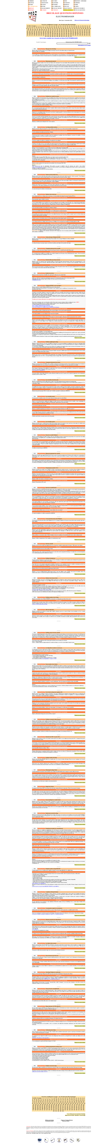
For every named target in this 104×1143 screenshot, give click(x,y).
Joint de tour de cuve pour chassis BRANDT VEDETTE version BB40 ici (45, 886)
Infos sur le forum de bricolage (82, 20)
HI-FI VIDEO (54, 1)
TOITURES (30, 4)
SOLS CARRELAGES (56, 6)
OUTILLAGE (66, 6)
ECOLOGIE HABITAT (45, 8)
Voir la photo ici (35, 929)
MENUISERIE (55, 4)
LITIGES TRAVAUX (67, 8)
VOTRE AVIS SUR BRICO (79, 8)
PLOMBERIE (31, 1)
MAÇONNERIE (55, 2)
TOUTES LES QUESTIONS (79, 10)
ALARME (76, 4)
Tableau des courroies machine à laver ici (39, 1071)
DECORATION (66, 2)
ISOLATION (43, 4)
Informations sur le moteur (84, 45)
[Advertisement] (58, 625)
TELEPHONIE (77, 2)
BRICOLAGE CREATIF (57, 8)
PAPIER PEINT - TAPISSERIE (80, 1)
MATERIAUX (66, 4)
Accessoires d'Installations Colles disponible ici (40, 1037)
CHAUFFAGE (31, 2)
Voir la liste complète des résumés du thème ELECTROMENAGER (59, 38)
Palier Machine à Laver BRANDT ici (39, 883)
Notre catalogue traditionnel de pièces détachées (41, 305)
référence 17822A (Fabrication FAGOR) (39, 604)
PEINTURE (43, 6)
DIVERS (65, 1)
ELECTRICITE (44, 1)
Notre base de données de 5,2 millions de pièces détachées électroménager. (45, 307)
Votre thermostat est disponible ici (38, 370)
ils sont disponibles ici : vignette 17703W (49, 658)
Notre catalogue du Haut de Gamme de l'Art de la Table (42, 306)
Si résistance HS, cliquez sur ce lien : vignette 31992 (41, 589)
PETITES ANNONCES (68, 10)
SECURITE (76, 6)
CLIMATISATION (44, 2)
